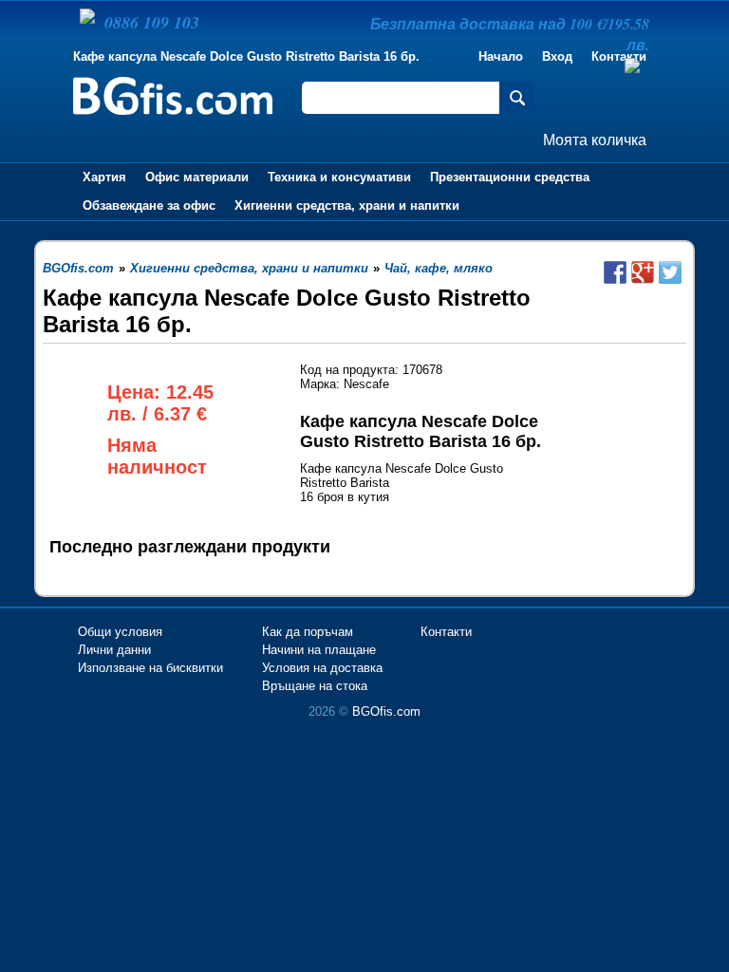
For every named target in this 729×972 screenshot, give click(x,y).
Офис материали (197, 177)
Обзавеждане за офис (149, 205)
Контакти (446, 632)
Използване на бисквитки (150, 668)
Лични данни (114, 650)
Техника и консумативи (339, 177)
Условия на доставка (322, 668)
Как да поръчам (307, 632)
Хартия (104, 177)
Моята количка (594, 140)
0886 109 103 (151, 22)
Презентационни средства (509, 177)
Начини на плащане (319, 650)
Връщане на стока (314, 686)
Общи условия (120, 632)
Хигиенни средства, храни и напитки (346, 205)
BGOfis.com (386, 711)
